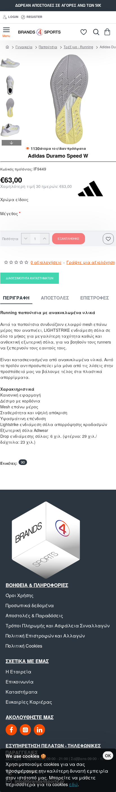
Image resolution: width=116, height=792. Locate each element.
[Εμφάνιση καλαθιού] (108, 32)
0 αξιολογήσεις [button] (46, 262)
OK (108, 755)
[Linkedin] (39, 729)
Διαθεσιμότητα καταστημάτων (29, 278)
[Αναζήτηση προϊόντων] (95, 32)
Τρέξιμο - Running (78, 46)
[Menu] (6, 32)
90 (23, 462)
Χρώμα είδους (14, 200)
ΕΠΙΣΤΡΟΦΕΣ (94, 298)
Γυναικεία (23, 46)
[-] (25, 238)
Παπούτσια (48, 46)
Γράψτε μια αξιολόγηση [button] (90, 262)
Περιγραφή (16, 298)
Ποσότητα (10, 238)
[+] (44, 238)
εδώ (73, 784)
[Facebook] (11, 729)
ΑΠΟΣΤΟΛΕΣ (55, 298)
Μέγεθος (9, 214)
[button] (11, 56)
